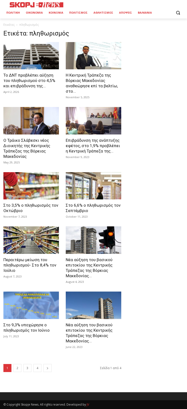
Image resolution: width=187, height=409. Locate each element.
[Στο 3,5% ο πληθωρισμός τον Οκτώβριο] (31, 186)
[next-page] (47, 368)
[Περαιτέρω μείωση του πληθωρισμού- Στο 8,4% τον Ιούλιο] (31, 240)
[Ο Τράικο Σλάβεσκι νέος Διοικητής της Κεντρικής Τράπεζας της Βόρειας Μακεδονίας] (31, 120)
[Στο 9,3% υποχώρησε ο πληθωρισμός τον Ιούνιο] (31, 305)
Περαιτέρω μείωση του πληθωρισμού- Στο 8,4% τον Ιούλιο (29, 265)
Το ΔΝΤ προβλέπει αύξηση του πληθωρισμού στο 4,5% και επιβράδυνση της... (29, 80)
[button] (178, 12)
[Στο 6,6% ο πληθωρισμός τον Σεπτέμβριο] (93, 186)
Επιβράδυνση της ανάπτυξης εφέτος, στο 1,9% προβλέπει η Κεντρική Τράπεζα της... (93, 145)
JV (88, 404)
